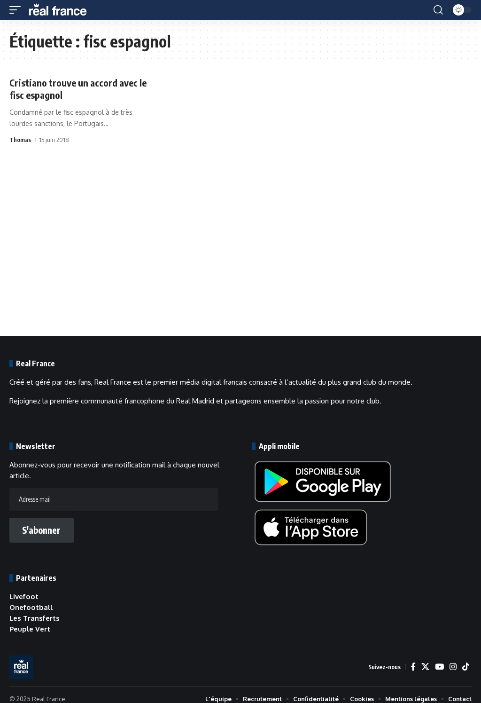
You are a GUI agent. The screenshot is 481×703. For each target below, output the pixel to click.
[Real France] (62, 10)
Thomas (20, 139)
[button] (17, 10)
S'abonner (41, 530)
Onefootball (31, 607)
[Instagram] (453, 667)
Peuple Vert (29, 628)
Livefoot (24, 596)
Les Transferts (34, 618)
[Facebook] (413, 667)
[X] (425, 667)
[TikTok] (466, 667)
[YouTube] (439, 667)
